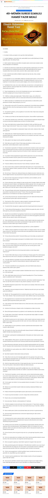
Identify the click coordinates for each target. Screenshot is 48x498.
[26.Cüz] (7, 488)
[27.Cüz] (40, 478)
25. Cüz (15, 492)
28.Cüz (26, 482)
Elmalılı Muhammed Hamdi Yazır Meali (28, 6)
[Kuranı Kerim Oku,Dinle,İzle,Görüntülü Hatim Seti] (10, 1)
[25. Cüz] (18, 488)
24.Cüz (26, 492)
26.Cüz (4, 492)
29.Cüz (15, 482)
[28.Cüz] (29, 478)
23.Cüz (37, 492)
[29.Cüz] (18, 478)
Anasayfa (7, 6)
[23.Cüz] (40, 488)
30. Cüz (4, 482)
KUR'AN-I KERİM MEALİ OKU (15, 6)
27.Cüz (37, 482)
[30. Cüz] (7, 478)
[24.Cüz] (29, 488)
